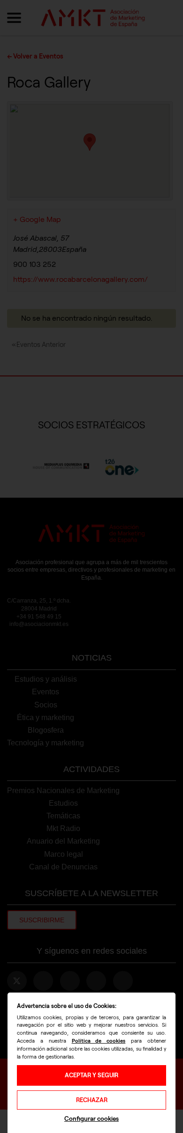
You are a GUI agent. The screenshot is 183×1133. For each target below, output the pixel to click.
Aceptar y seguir (91, 1075)
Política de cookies (99, 1041)
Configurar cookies (91, 1118)
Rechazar (91, 1100)
